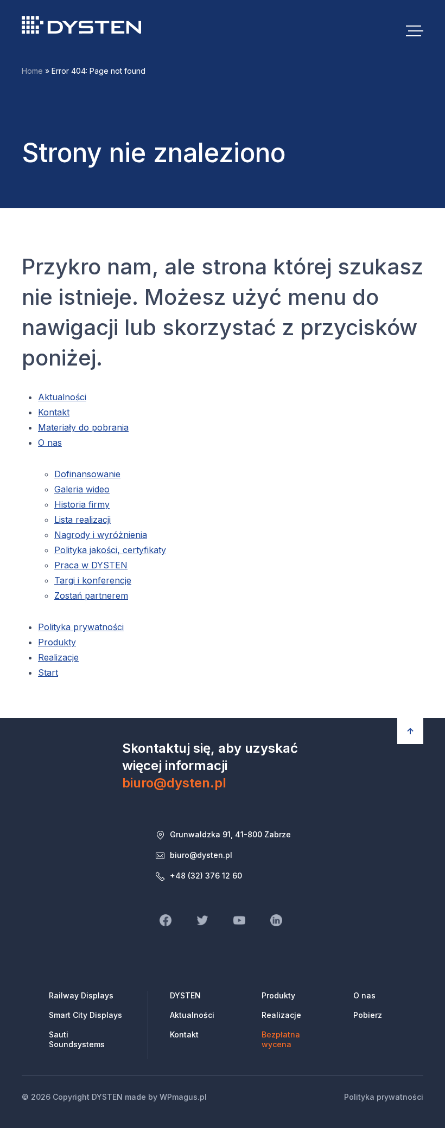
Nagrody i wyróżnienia (100, 534)
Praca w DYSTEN (91, 565)
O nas (50, 442)
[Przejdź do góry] (410, 731)
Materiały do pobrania (83, 427)
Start (48, 672)
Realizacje (58, 657)
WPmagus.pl (183, 1096)
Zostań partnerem (91, 595)
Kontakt (53, 412)
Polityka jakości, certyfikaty (110, 549)
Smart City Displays (85, 1015)
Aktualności (62, 397)
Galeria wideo (82, 489)
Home (32, 70)
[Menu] (414, 30)
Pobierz (367, 1015)
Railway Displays (81, 995)
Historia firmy (82, 504)
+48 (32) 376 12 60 (206, 875)
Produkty (57, 642)
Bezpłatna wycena (281, 1039)
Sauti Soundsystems (77, 1039)
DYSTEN (81, 25)
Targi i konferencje (92, 580)
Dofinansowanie (87, 474)
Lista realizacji (82, 519)
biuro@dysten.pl (174, 783)
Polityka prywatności (81, 626)
